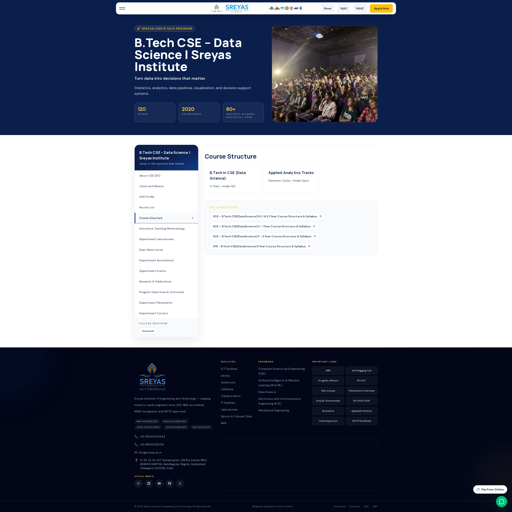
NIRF (328, 370)
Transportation (231, 396)
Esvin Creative (285, 506)
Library (225, 375)
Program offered (328, 380)
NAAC (360, 8)
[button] (122, 8)
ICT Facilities (229, 369)
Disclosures (340, 506)
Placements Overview (362, 390)
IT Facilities (228, 403)
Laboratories (229, 409)
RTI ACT (361, 380)
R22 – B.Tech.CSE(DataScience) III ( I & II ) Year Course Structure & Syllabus (265, 216)
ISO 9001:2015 (361, 400)
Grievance (328, 411)
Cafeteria (227, 389)
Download (148, 331)
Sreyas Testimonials (328, 400)
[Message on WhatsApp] (501, 501)
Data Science (267, 392)
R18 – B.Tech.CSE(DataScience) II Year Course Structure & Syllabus (259, 246)
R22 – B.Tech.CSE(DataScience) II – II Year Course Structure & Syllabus (262, 236)
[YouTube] (159, 483)
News (328, 8)
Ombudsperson (328, 421)
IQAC (343, 8)
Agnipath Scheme (361, 411)
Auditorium (228, 382)
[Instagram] (138, 483)
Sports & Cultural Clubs (236, 416)
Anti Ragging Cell (361, 370)
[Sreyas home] (175, 377)
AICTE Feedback (361, 421)
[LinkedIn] (149, 483)
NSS (223, 423)
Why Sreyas (328, 390)
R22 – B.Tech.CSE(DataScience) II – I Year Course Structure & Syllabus (262, 226)
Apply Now (381, 8)
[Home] (256, 8)
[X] (180, 483)
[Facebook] (170, 483)
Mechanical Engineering (273, 410)
